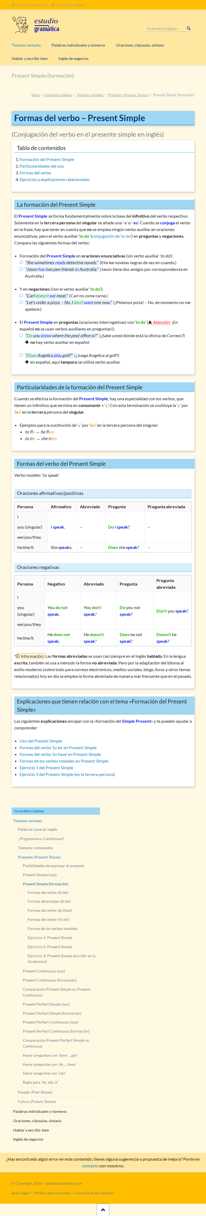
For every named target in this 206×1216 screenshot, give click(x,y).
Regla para (40, 1082)
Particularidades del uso (42, 165)
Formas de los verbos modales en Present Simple (64, 760)
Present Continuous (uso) (44, 971)
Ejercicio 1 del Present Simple (46, 767)
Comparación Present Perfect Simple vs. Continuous (56, 1043)
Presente (128, 95)
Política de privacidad (52, 1193)
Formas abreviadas (49, 901)
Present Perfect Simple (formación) (52, 1013)
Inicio (35, 95)
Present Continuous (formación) (49, 980)
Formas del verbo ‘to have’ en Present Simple (60, 754)
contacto (90, 1165)
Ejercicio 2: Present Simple (50, 946)
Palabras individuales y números (40, 1111)
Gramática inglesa (58, 95)
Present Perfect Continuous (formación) (56, 1031)
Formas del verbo (35, 172)
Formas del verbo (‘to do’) (48, 919)
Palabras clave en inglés (37, 829)
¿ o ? (41, 838)
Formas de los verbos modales (53, 928)
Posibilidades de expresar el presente (53, 865)
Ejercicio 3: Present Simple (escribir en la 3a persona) (61, 958)
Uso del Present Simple (41, 740)
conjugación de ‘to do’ (111, 235)
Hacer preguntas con (50, 1055)
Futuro (37, 1101)
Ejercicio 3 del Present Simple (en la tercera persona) (67, 774)
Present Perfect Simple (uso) (46, 1004)
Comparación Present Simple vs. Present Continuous (56, 992)
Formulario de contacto (94, 1193)
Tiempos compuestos (35, 847)
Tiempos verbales (90, 95)
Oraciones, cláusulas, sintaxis (37, 1120)
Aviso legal (20, 1193)
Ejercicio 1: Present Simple (50, 937)
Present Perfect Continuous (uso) (50, 1022)
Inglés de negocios (28, 1139)
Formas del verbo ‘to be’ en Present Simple (58, 747)
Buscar (189, 29)
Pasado (35, 1092)
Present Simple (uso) (40, 874)
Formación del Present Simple (47, 159)
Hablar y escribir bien (31, 1130)
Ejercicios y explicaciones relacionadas (55, 179)
